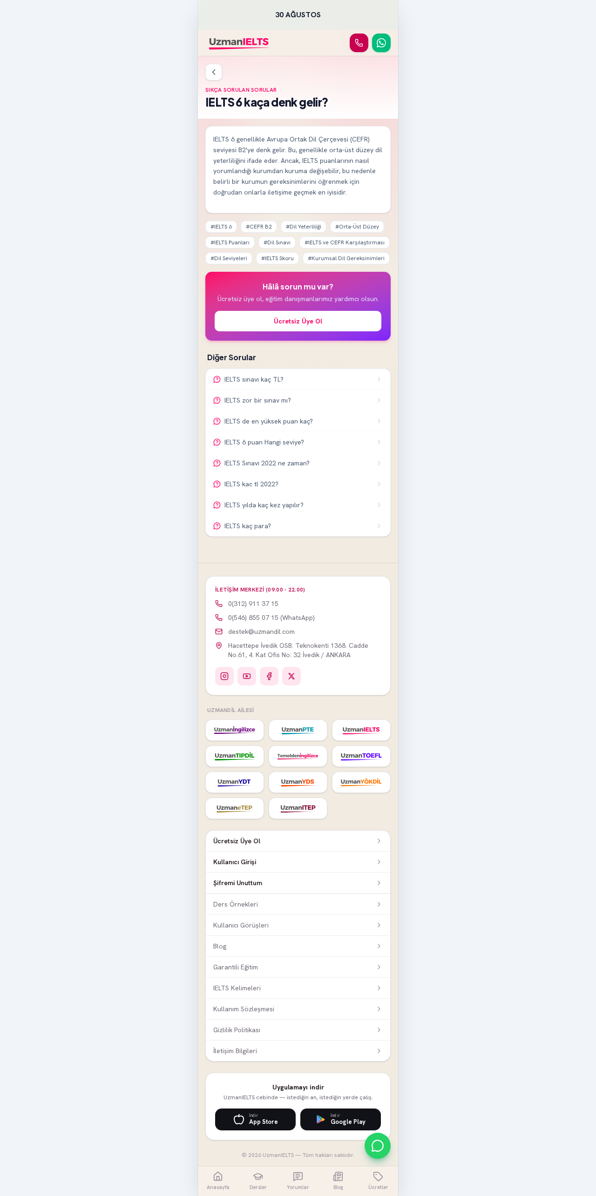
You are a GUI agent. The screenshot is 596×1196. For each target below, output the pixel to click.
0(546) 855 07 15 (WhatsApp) (271, 617)
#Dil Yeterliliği (303, 226)
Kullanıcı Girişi (234, 862)
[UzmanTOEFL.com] (361, 756)
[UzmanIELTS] (239, 42)
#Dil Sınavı (277, 242)
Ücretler (378, 1187)
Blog (219, 946)
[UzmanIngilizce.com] (234, 730)
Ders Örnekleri (235, 904)
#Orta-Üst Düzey (357, 226)
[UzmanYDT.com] (234, 782)
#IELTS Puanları (230, 242)
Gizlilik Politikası (236, 1030)
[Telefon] (359, 43)
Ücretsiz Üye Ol (298, 321)
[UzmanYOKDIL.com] (361, 782)
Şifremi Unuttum (237, 883)
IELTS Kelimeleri (237, 988)
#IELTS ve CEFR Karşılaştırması (345, 242)
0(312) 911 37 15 (253, 603)
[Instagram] (224, 676)
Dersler (258, 1187)
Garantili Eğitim (235, 967)
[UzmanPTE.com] (298, 730)
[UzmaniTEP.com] (298, 808)
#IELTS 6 (221, 226)
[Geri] (213, 72)
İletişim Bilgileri (235, 1051)
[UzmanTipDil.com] (234, 756)
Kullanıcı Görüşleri (241, 925)
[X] (291, 676)
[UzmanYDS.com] (298, 782)
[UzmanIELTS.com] (361, 730)
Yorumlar (298, 1187)
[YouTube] (246, 676)
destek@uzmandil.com (261, 631)
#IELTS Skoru (277, 258)
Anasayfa (218, 1187)
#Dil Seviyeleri (228, 258)
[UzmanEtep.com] (234, 808)
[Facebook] (269, 676)
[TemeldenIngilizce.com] (298, 756)
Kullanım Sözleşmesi (243, 1009)
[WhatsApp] (381, 43)
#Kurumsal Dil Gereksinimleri (346, 258)
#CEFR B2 (259, 226)
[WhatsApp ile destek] (378, 1146)
